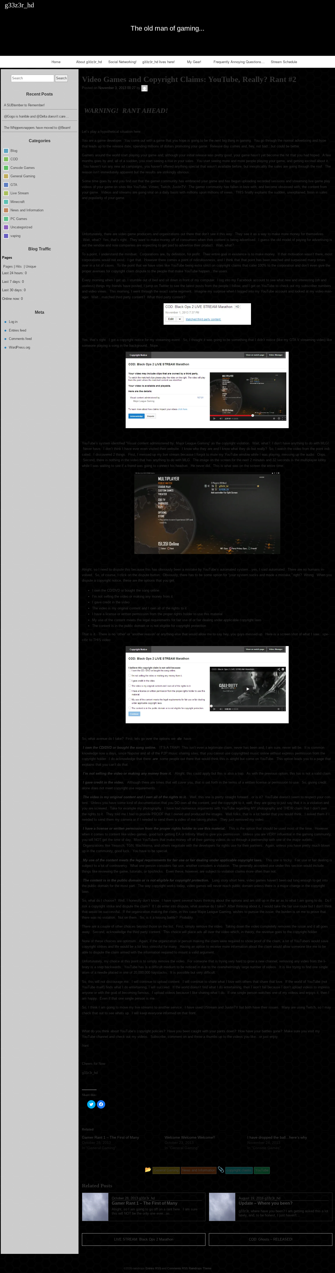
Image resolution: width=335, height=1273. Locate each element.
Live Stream (19, 193)
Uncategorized (21, 227)
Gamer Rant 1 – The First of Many (110, 1137)
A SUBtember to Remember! (24, 105)
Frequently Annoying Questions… (239, 61)
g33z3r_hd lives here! (158, 61)
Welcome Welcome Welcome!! (190, 1137)
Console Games (22, 167)
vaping (15, 236)
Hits (19, 266)
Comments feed (20, 339)
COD (14, 159)
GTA (13, 184)
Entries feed (17, 330)
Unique (31, 266)
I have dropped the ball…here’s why (277, 1137)
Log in (13, 322)
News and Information (26, 210)
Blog (13, 150)
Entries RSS (153, 1268)
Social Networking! (122, 61)
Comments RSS (177, 1268)
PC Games (18, 219)
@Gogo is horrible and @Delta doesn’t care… (36, 116)
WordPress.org (19, 347)
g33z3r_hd (147, 1198)
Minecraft (17, 201)
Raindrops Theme (200, 1268)
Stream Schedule (284, 61)
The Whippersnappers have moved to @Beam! (37, 128)
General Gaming (22, 176)
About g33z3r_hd (89, 61)
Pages (8, 266)
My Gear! (194, 61)
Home (56, 61)
